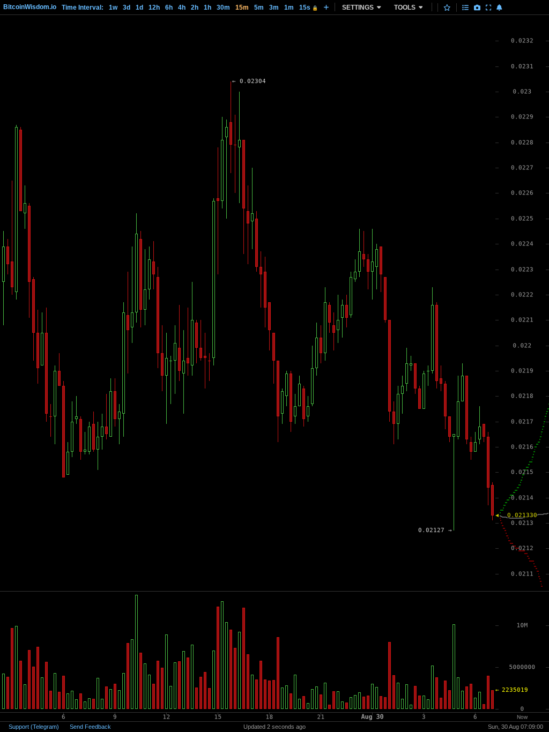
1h (207, 7)
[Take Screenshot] (477, 7)
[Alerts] (499, 7)
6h (169, 7)
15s (308, 7)
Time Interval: (82, 7)
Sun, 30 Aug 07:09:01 (515, 726)
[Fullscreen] (489, 7)
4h (182, 7)
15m (242, 7)
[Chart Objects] (465, 7)
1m (289, 7)
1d (139, 7)
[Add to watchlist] (447, 7)
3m (274, 7)
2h (194, 7)
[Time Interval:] (326, 7)
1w (113, 7)
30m (223, 7)
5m (259, 7)
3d (126, 7)
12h (154, 7)
